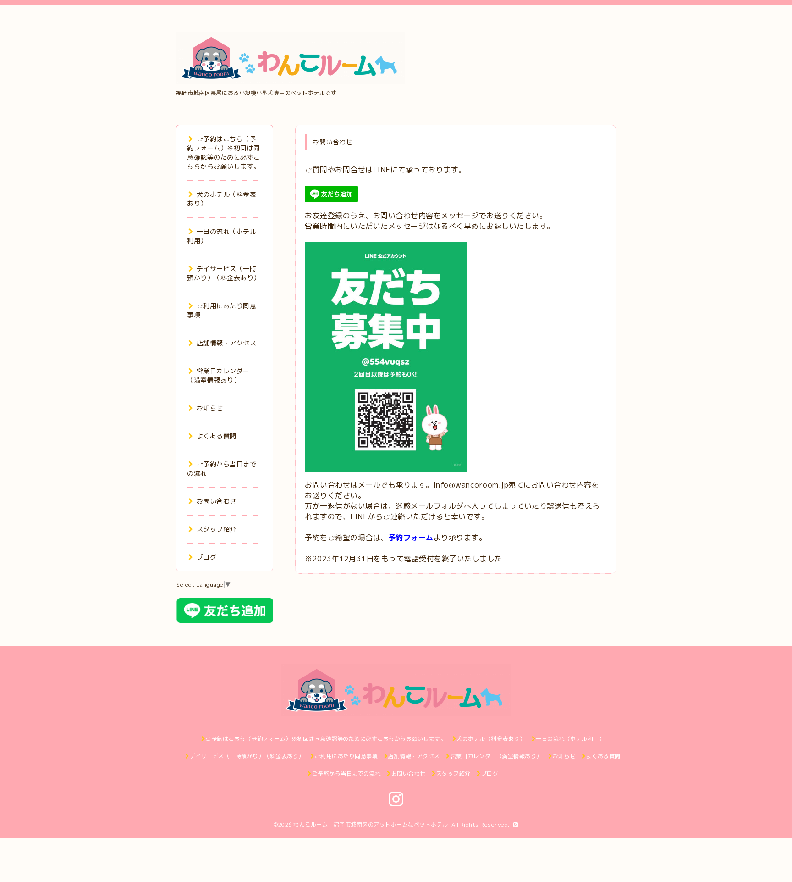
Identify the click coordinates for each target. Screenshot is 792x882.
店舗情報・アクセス (226, 342)
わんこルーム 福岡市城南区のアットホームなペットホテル (370, 824)
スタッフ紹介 (216, 529)
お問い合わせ (216, 501)
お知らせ (210, 408)
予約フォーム (411, 538)
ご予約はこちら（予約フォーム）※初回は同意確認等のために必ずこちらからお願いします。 (223, 152)
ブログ (206, 557)
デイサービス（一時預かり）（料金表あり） (223, 273)
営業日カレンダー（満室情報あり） (218, 375)
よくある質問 (216, 436)
